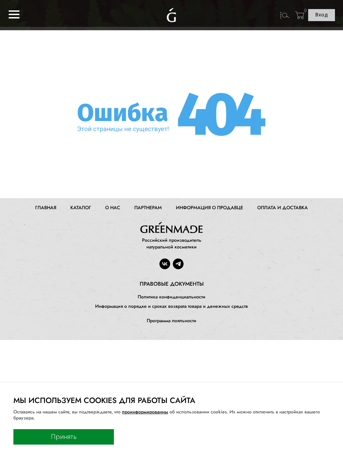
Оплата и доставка (282, 207)
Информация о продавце (209, 207)
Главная (45, 207)
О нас (112, 207)
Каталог (80, 207)
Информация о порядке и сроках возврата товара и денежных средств (171, 306)
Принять (64, 437)
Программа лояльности (171, 320)
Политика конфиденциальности (171, 296)
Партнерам (148, 207)
